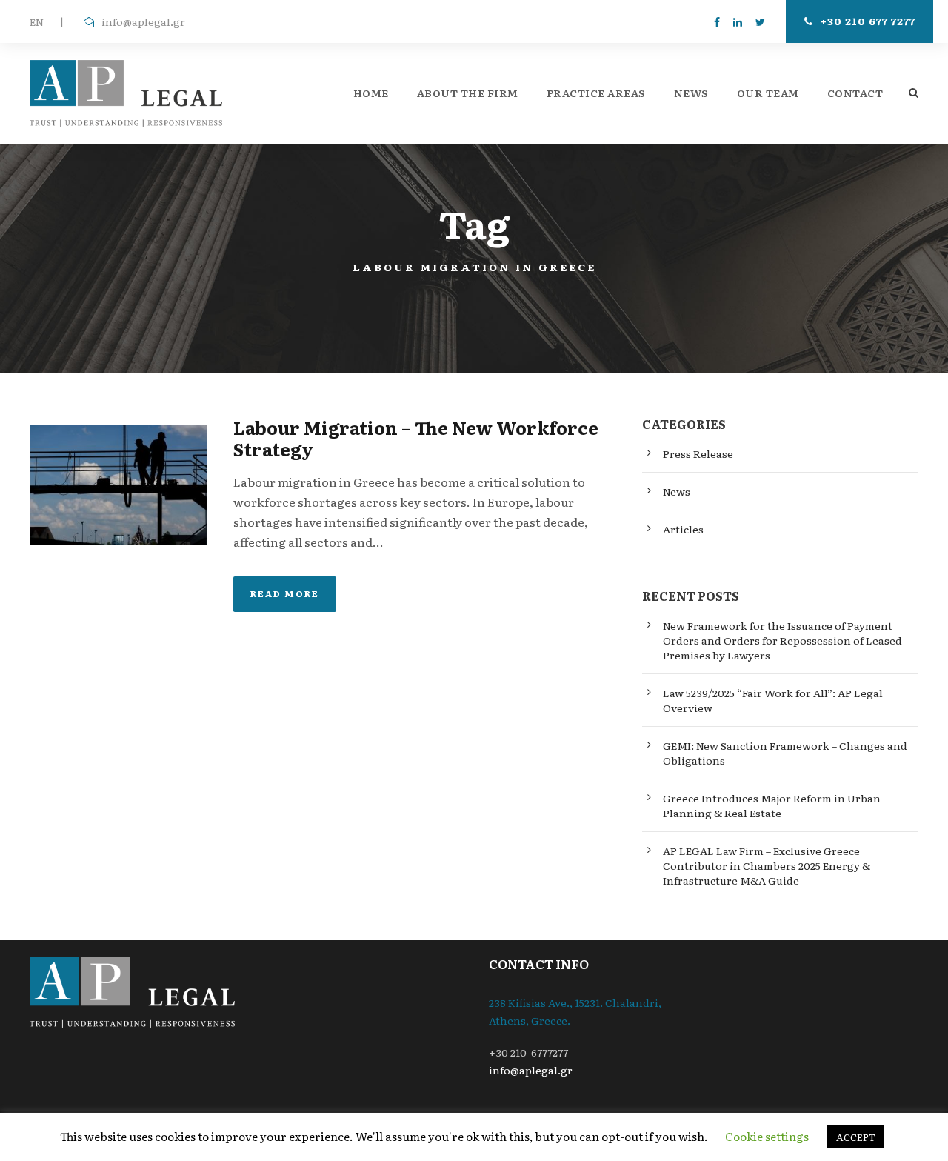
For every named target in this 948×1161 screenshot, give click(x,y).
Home (371, 92)
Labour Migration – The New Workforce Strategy (415, 438)
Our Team (768, 92)
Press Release (698, 453)
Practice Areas (596, 92)
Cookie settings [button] (767, 1136)
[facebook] (717, 21)
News (691, 92)
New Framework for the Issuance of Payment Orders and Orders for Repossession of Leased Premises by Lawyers (782, 640)
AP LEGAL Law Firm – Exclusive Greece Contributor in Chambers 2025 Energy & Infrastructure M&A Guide (766, 865)
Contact (855, 92)
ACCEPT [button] (855, 1137)
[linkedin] (737, 21)
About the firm (467, 92)
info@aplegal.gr (143, 21)
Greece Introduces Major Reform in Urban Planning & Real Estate (772, 805)
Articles (683, 529)
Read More (284, 593)
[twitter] (760, 21)
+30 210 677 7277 (868, 20)
